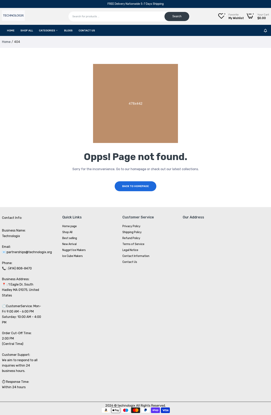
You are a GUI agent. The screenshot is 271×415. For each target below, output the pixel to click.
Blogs (68, 30)
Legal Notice (130, 250)
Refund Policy (131, 238)
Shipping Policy (132, 232)
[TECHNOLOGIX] (13, 16)
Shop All (26, 30)
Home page (69, 226)
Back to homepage (135, 186)
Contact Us (87, 30)
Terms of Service (133, 244)
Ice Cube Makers (72, 256)
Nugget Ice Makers (74, 250)
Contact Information (135, 256)
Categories (47, 30)
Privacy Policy (131, 226)
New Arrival (69, 244)
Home (10, 30)
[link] (263, 386)
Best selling (69, 238)
